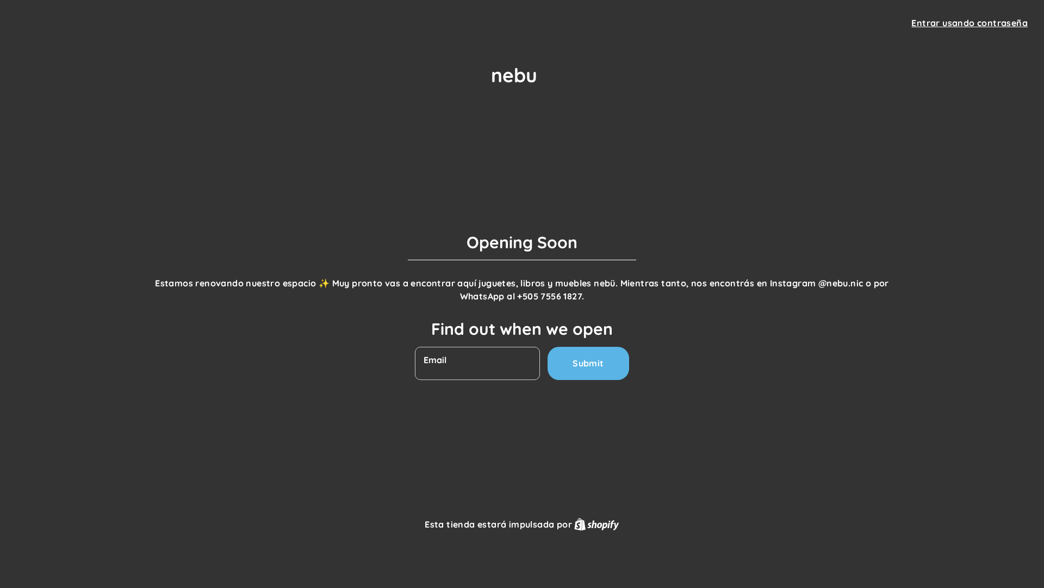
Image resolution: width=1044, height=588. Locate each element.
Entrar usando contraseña (969, 22)
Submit (588, 363)
